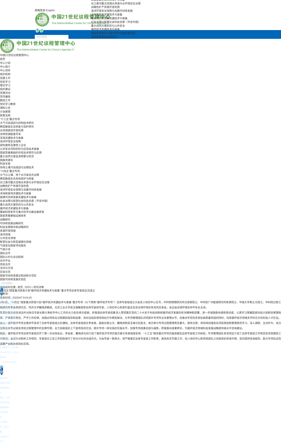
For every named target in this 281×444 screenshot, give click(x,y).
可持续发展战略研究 (11, 223)
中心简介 (5, 66)
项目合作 (5, 264)
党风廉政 (5, 96)
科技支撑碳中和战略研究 (14, 227)
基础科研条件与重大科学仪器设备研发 (113, 33)
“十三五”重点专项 (10, 119)
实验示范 (5, 271)
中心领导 (5, 70)
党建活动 (5, 92)
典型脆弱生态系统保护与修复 (17, 178)
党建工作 (5, 78)
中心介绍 (5, 63)
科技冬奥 (5, 163)
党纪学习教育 (8, 104)
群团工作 (5, 100)
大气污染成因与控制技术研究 (17, 123)
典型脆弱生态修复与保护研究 (17, 126)
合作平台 (5, 260)
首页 (2, 59)
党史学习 (5, 81)
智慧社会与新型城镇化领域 (15, 241)
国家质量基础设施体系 (104, 36)
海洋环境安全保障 (10, 141)
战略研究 (5, 219)
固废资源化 (6, 160)
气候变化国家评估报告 (13, 245)
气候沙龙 (5, 249)
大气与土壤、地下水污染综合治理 (19, 175)
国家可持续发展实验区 (13, 279)
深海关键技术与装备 (11, 137)
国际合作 (5, 253)
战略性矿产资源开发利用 (105, 7)
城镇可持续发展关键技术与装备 (109, 18)
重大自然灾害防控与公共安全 (108, 25)
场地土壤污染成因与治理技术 (17, 167)
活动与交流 (6, 268)
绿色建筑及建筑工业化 (13, 145)
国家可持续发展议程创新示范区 (18, 275)
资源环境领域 (8, 230)
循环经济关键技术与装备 (105, 29)
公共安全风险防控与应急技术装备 (19, 149)
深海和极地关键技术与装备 (106, 14)
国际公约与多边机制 (11, 257)
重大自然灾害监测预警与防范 (17, 156)
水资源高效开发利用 (11, 130)
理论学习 (5, 85)
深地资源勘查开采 (10, 134)
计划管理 (5, 111)
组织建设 (5, 89)
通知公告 (5, 107)
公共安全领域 (8, 238)
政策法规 (5, 115)
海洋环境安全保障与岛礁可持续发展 (112, 10)
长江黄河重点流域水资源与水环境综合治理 (115, 3)
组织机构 (5, 74)
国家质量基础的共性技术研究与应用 (21, 152)
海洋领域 (5, 234)
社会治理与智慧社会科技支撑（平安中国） (115, 22)
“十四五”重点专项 (10, 171)
